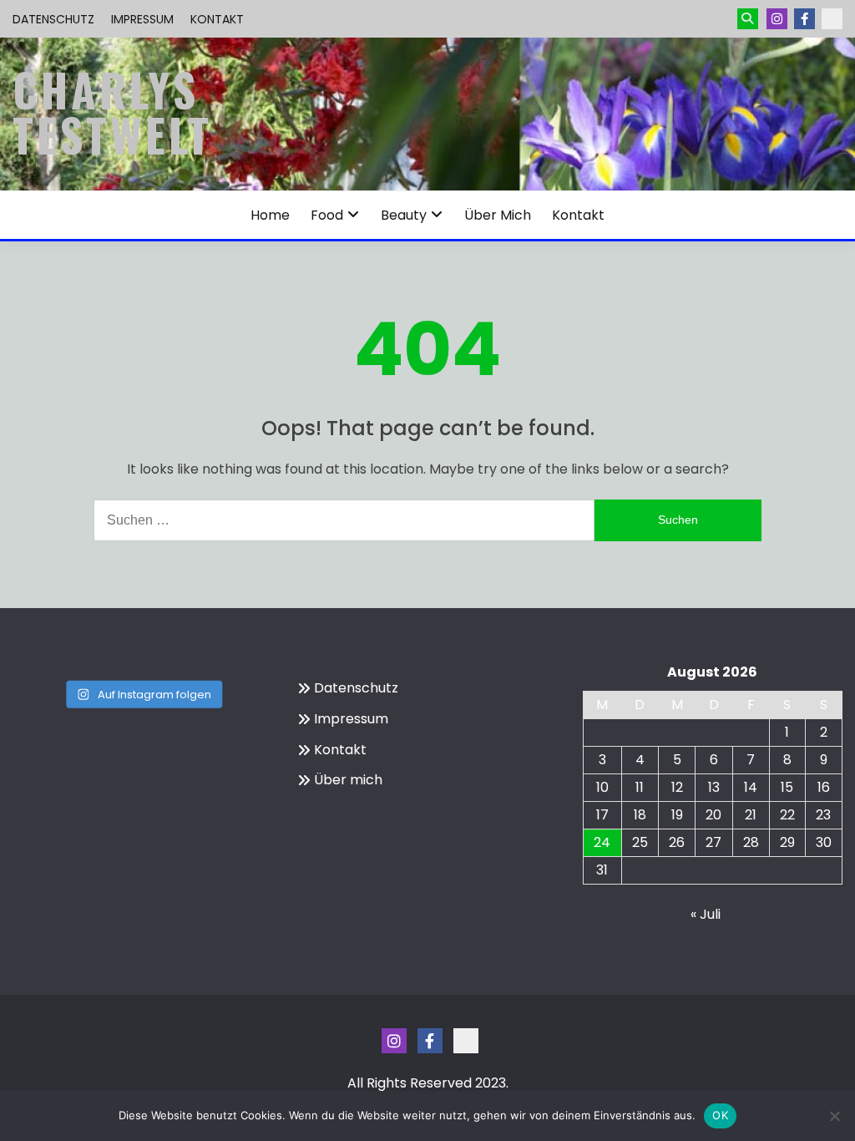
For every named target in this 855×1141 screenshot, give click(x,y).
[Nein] (834, 1116)
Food (327, 215)
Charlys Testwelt (112, 112)
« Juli (706, 914)
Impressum (142, 19)
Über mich (497, 215)
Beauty (404, 215)
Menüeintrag (804, 18)
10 (602, 787)
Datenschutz (53, 19)
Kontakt (217, 19)
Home (270, 215)
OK (720, 1115)
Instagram (776, 18)
